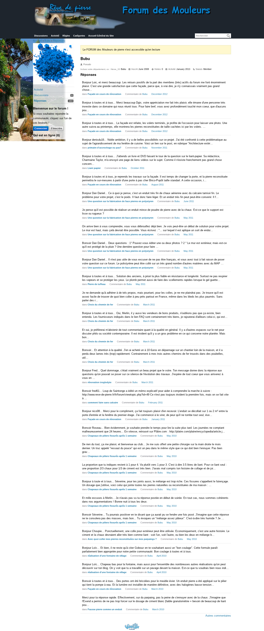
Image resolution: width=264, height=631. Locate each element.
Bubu (144, 94)
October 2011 (137, 168)
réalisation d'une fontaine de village (107, 555)
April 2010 (161, 555)
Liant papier (94, 168)
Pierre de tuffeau (97, 284)
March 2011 (149, 304)
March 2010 (157, 589)
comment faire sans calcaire (103, 402)
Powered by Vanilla (132, 626)
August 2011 (157, 184)
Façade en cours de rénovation (104, 94)
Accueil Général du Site (101, 35)
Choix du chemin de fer (100, 304)
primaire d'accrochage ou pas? (104, 147)
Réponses (40, 100)
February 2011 (155, 402)
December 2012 (159, 94)
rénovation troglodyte (99, 382)
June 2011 (189, 201)
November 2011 (159, 147)
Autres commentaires (218, 615)
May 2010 (172, 435)
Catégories (79, 35)
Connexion (40, 128)
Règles (66, 35)
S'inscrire (56, 128)
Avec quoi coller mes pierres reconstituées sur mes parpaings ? (122, 539)
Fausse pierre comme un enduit (105, 609)
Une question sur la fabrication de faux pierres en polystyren (120, 201)
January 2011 (158, 419)
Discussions (41, 35)
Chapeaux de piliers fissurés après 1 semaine (112, 435)
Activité (55, 35)
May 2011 (188, 218)
